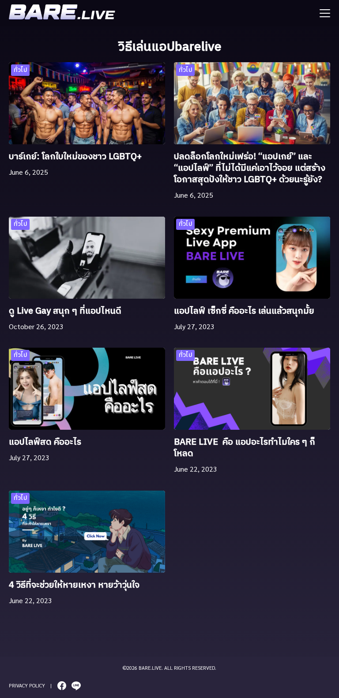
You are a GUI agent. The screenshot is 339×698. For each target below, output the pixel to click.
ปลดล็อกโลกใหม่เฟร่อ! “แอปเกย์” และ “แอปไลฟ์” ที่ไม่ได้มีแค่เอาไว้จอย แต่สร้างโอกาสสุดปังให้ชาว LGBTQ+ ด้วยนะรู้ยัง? (249, 168)
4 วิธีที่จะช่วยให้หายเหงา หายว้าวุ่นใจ (74, 585)
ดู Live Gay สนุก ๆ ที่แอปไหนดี (65, 311)
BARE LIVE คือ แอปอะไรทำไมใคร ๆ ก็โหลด (244, 448)
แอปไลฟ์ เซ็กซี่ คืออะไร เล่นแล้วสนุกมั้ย (244, 311)
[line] (76, 685)
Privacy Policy (27, 685)
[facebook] (61, 685)
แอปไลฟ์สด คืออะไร (46, 442)
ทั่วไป (20, 70)
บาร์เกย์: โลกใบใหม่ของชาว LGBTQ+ (75, 157)
